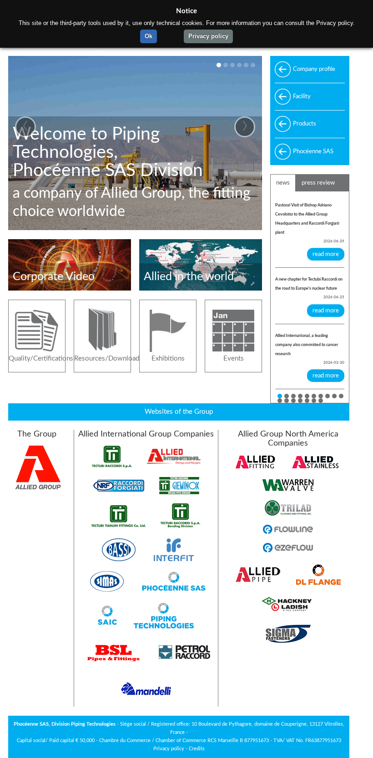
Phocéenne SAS (313, 151)
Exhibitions (168, 358)
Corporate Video (54, 276)
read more (326, 254)
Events (233, 358)
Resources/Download (102, 358)
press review (318, 183)
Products (304, 123)
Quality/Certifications (37, 358)
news (283, 183)
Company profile (314, 69)
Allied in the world (189, 276)
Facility (302, 96)
